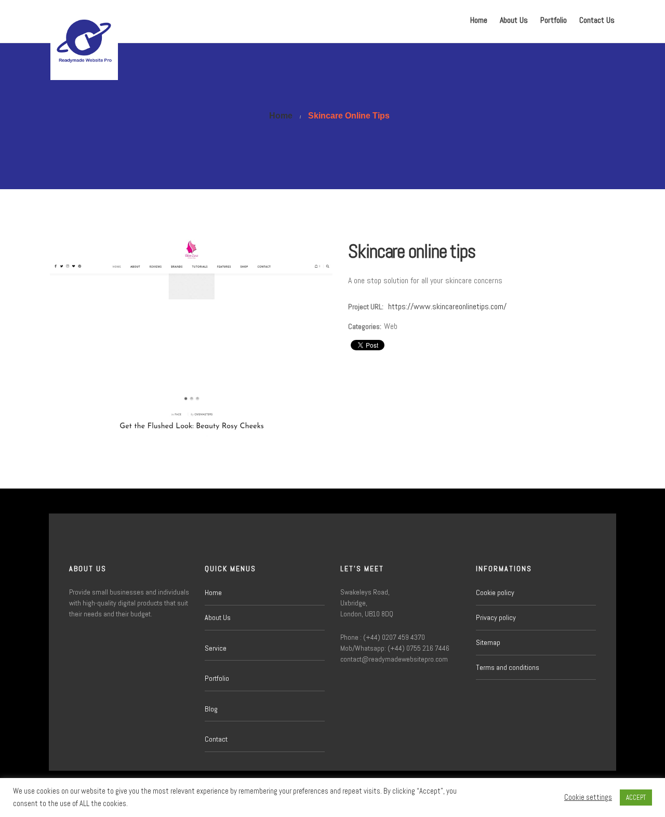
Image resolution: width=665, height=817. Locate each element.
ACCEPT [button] (636, 797)
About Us (514, 20)
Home (478, 20)
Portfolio (553, 20)
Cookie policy (495, 592)
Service (216, 648)
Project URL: (365, 306)
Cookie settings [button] (588, 797)
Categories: (364, 326)
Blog (211, 709)
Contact (216, 739)
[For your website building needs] (84, 21)
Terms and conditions (507, 667)
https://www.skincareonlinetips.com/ (447, 306)
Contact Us (597, 20)
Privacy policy (496, 617)
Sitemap (488, 642)
